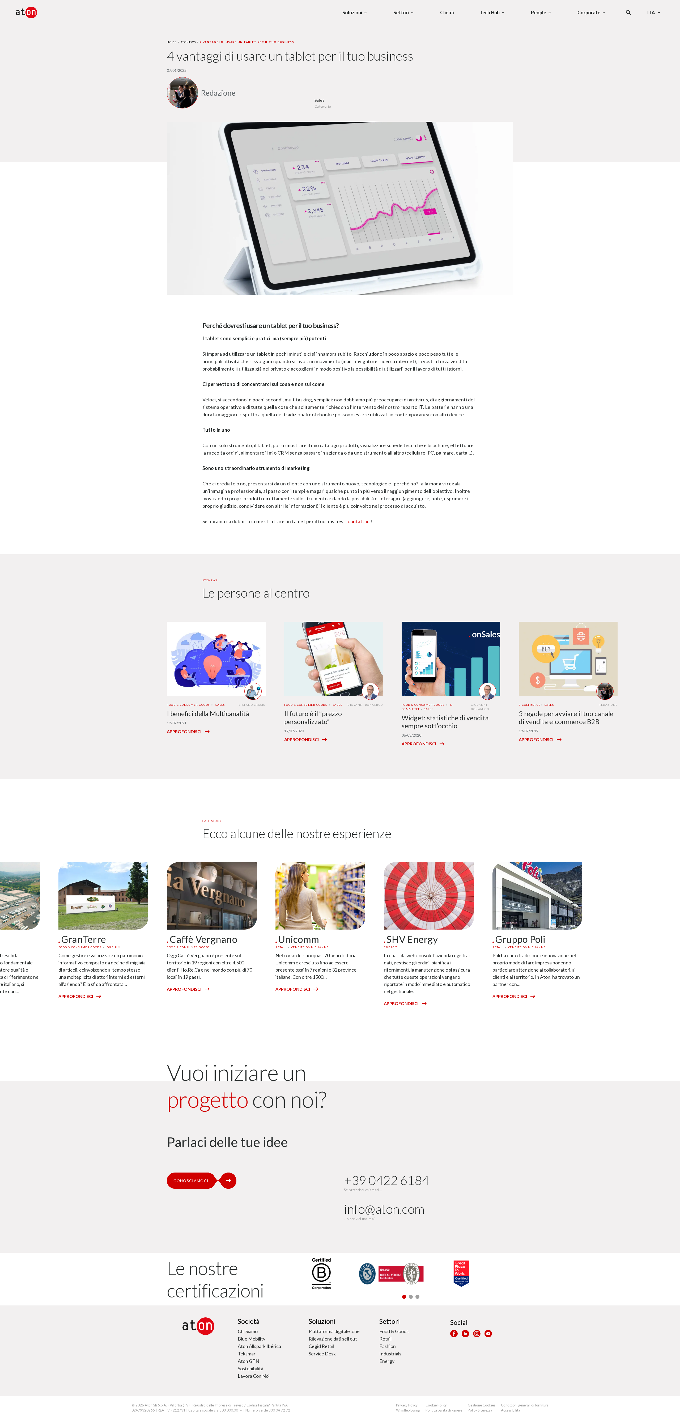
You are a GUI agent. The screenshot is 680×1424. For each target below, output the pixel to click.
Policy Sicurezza (480, 1410)
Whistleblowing (408, 1410)
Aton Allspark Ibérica (259, 1346)
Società (249, 1321)
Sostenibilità (250, 1368)
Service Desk (322, 1353)
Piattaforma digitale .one (334, 1331)
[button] (404, 1297)
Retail (385, 1339)
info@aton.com (384, 1208)
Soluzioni (322, 1321)
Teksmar (247, 1353)
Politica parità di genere (444, 1410)
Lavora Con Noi (254, 1376)
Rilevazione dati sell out (333, 1339)
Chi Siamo (248, 1331)
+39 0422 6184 (386, 1180)
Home (172, 42)
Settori (389, 1321)
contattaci (359, 521)
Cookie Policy (436, 1405)
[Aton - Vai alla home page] (26, 12)
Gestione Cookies (481, 1405)
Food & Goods (394, 1331)
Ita (651, 12)
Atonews (188, 42)
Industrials (390, 1353)
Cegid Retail (321, 1346)
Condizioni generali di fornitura (525, 1405)
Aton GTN (248, 1361)
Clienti (447, 12)
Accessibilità (510, 1410)
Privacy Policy (407, 1405)
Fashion (387, 1346)
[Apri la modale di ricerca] (628, 12)
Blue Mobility (251, 1339)
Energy (386, 1361)
